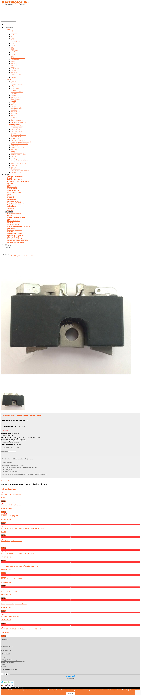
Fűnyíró (9, 185)
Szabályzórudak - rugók (17, 153)
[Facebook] (2, 674)
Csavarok (13, 156)
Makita (13, 61)
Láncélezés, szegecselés (14, 230)
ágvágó (13, 103)
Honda (13, 38)
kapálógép (14, 90)
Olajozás (13, 133)
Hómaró (9, 194)
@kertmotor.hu (6, 650)
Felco (9, 219)
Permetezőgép (11, 206)
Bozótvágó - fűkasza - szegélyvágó (18, 181)
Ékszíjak (9, 215)
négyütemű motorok (17, 85)
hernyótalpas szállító (17, 108)
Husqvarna (14, 33)
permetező (14, 94)
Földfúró (10, 183)
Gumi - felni (14, 146)
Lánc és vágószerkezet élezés (19, 160)
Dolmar (13, 54)
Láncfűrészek (11, 199)
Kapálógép (10, 196)
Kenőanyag (11, 228)
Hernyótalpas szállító (14, 192)
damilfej (13, 104)
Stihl (12, 31)
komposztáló (14, 117)
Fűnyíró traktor (12, 187)
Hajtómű (13, 158)
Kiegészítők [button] (9, 212)
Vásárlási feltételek (6, 659)
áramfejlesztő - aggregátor (18, 122)
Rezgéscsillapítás (16, 138)
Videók (3, 664)
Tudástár (3, 666)
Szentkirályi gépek (16, 74)
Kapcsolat (8, 248)
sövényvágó (14, 113)
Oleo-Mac (13, 35)
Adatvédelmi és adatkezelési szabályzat (12, 661)
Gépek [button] (7, 174)
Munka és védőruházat (14, 233)
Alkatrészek (7, 254)
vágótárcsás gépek (16, 97)
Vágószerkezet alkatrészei (18, 135)
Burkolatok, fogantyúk (17, 137)
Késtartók (13, 162)
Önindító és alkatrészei (17, 147)
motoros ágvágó (15, 112)
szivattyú (13, 95)
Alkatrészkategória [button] (13, 124)
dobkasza (13, 115)
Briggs (12, 36)
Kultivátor (10, 198)
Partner (13, 45)
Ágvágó (9, 178)
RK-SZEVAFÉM (15, 70)
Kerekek (13, 167)
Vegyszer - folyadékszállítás (18, 155)
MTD (12, 43)
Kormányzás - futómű (17, 172)
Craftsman (14, 52)
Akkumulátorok (15, 149)
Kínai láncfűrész (15, 42)
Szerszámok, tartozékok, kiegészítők (21, 142)
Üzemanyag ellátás (16, 128)
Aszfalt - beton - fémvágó (15, 180)
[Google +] (6, 674)
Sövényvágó (11, 208)
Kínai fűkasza (14, 40)
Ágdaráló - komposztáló (15, 176)
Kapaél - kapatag (15, 169)
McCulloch (14, 65)
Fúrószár (10, 223)
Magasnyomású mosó (14, 205)
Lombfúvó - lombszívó (14, 201)
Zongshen (13, 77)
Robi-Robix (14, 72)
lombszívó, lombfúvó (17, 92)
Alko (12, 47)
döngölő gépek (15, 99)
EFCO (12, 49)
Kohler (13, 56)
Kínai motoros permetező (18, 58)
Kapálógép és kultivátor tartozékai (18, 226)
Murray (13, 67)
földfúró (13, 106)
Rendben (71, 693)
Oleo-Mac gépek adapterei (15, 235)
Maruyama (14, 63)
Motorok (10, 232)
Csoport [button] (9, 79)
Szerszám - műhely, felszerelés (17, 239)
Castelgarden (14, 51)
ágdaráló (13, 101)
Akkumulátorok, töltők (14, 214)
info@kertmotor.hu (7, 647)
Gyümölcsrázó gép (13, 190)
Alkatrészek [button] (9, 27)
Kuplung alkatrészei (16, 131)
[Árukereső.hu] (70, 676)
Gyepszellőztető (12, 189)
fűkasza (13, 83)
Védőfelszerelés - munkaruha (19, 144)
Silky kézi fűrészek (13, 237)
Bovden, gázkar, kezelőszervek (19, 163)
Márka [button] (9, 29)
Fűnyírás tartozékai (13, 221)
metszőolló (14, 110)
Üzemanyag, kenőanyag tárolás (17, 240)
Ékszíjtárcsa (14, 165)
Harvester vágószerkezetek (16, 242)
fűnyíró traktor (15, 88)
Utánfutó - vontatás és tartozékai (20, 171)
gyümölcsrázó (15, 119)
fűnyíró (13, 86)
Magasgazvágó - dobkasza (15, 203)
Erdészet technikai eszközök (16, 217)
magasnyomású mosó (17, 120)
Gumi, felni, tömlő (13, 224)
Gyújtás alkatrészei (16, 129)
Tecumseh (14, 76)
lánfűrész (13, 81)
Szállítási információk (7, 663)
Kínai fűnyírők (15, 60)
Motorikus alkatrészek (17, 126)
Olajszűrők (14, 151)
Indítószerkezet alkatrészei (18, 140)
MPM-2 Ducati (15, 69)
